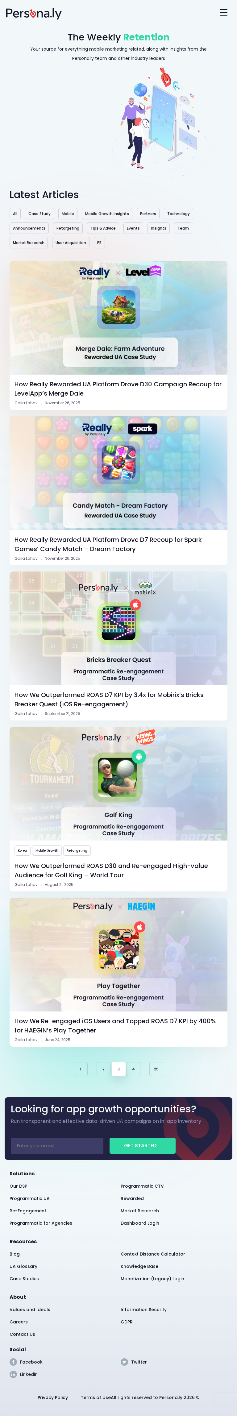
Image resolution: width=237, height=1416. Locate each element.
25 (156, 1069)
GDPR (127, 1322)
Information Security (144, 1309)
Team (183, 228)
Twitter (139, 1362)
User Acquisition (71, 242)
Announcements (29, 228)
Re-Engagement (28, 1211)
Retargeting (67, 228)
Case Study (39, 213)
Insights (158, 228)
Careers (19, 1322)
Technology (178, 213)
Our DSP (18, 1186)
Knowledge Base (139, 1266)
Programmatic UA (30, 1198)
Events (133, 228)
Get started (140, 1145)
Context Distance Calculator (153, 1254)
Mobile (68, 213)
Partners (148, 213)
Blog (15, 1254)
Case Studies (24, 1279)
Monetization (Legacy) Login (152, 1279)
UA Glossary (23, 1266)
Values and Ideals (30, 1309)
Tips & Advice (103, 228)
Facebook (31, 1362)
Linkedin (29, 1374)
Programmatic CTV (142, 1186)
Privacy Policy (53, 1397)
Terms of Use (96, 1397)
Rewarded (132, 1198)
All (15, 213)
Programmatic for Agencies (41, 1223)
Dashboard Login (140, 1223)
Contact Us (22, 1334)
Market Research (28, 242)
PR (99, 242)
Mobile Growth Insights (107, 213)
